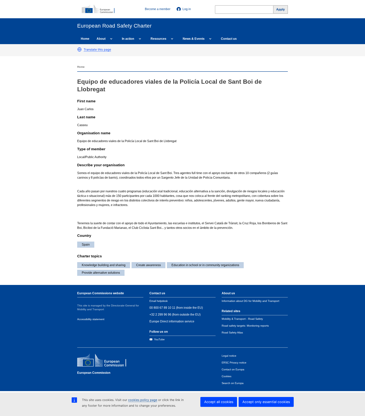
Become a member (157, 9)
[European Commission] (100, 9)
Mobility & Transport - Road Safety (242, 318)
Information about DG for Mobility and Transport (250, 300)
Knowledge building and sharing (103, 265)
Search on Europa (233, 383)
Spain (86, 244)
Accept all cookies (218, 402)
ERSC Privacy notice (234, 362)
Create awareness (148, 265)
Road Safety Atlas (232, 332)
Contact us (229, 38)
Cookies (226, 376)
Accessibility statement (90, 319)
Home (85, 38)
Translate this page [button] (97, 49)
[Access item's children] (110, 38)
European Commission (93, 372)
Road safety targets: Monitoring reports (245, 325)
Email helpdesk (158, 300)
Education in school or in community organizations (205, 265)
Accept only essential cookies (266, 402)
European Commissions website (100, 293)
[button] (79, 49)
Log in (186, 9)
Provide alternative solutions (101, 272)
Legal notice (229, 355)
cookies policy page (142, 400)
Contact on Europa (233, 369)
